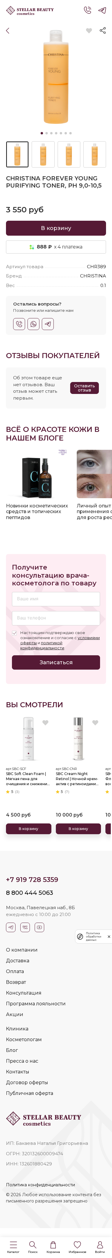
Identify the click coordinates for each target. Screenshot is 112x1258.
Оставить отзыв (84, 388)
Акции (14, 1014)
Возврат (16, 982)
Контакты (17, 1072)
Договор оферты (27, 1082)
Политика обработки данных (93, 936)
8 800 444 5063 (29, 892)
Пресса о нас (22, 1061)
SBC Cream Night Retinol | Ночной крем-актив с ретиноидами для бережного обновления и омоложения (77, 778)
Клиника (17, 1029)
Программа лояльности (36, 1004)
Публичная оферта (29, 1093)
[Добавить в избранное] (88, 31)
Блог (12, 1050)
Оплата (15, 971)
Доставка (17, 961)
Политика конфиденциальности (40, 1185)
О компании (22, 950)
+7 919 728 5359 (32, 880)
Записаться (56, 662)
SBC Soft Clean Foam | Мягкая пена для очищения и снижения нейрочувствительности (28, 778)
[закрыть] (109, 936)
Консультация (24, 993)
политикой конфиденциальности (42, 645)
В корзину (56, 228)
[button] (13, 1247)
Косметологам (24, 1039)
